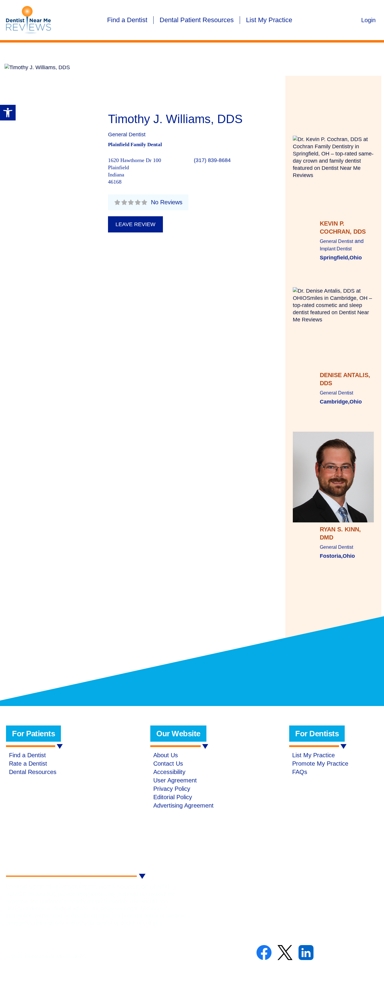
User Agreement (175, 780)
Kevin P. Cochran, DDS (343, 227)
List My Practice (269, 20)
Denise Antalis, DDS (345, 379)
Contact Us (168, 763)
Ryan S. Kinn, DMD (340, 533)
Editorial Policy (172, 797)
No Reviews (166, 202)
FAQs (299, 772)
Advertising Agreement (183, 805)
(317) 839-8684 (212, 160)
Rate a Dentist (28, 763)
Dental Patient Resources (197, 20)
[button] (8, 112)
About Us (165, 755)
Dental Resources (32, 772)
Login (368, 20)
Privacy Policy (171, 788)
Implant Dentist (336, 248)
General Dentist (127, 134)
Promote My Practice (320, 763)
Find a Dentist (127, 20)
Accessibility (169, 772)
